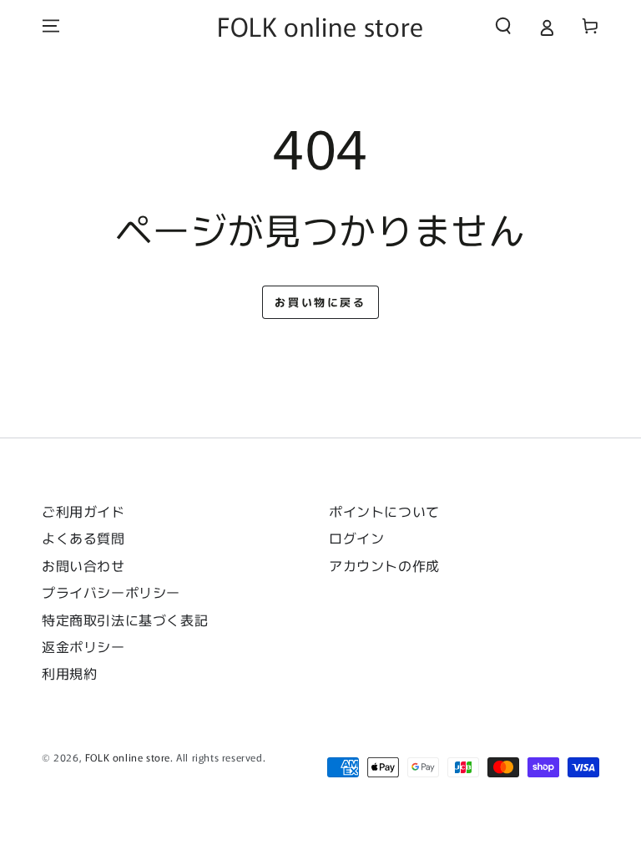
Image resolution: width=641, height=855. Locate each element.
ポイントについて (384, 511)
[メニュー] (51, 26)
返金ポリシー (83, 646)
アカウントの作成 (384, 565)
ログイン (356, 538)
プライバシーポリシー (111, 592)
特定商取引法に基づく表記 (125, 620)
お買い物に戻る (320, 302)
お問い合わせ (90, 565)
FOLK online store (127, 757)
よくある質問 (83, 538)
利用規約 (69, 673)
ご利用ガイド (83, 511)
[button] (503, 26)
